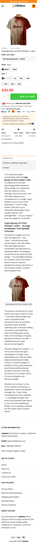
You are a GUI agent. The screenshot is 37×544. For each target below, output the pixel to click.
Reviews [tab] (6, 168)
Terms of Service (8, 505)
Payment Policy (7, 501)
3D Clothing (15, 48)
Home (3, 465)
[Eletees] (18, 6)
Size (3, 74)
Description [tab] (7, 158)
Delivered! (32, 136)
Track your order (8, 477)
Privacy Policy (7, 489)
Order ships (18, 136)
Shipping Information (10, 497)
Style (3, 65)
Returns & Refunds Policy (11, 493)
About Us (5, 469)
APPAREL (4, 48)
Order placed (5, 136)
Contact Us (6, 473)
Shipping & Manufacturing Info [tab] (15, 163)
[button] (2, 6)
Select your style (7, 55)
